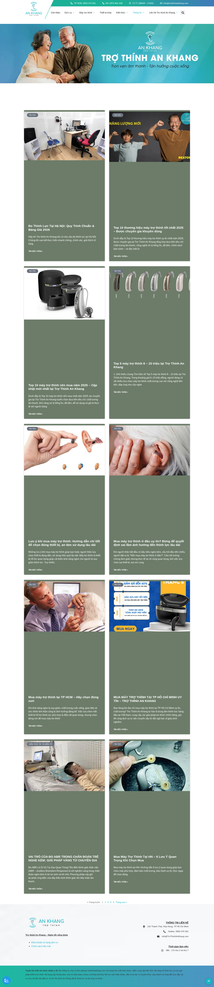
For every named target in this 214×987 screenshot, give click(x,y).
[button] (182, 12)
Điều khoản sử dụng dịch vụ (44, 942)
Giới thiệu (55, 12)
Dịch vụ (68, 12)
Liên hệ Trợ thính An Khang (162, 12)
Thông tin (137, 12)
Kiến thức (120, 12)
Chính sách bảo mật (41, 946)
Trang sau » (121, 902)
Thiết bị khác (106, 12)
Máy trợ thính (85, 12)
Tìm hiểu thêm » (35, 251)
